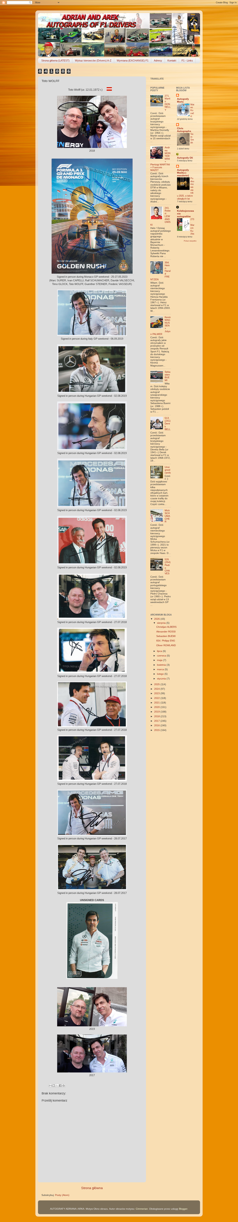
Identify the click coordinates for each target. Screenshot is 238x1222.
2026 (157, 619)
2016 (157, 725)
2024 (157, 689)
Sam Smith (192, 138)
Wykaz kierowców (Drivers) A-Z (93, 60)
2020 (157, 707)
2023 (157, 693)
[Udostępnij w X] (57, 1085)
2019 (157, 711)
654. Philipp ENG (165, 640)
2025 (157, 684)
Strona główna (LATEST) (55, 60)
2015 (157, 730)
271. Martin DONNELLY (168, 103)
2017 (157, 721)
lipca (160, 651)
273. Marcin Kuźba (192, 226)
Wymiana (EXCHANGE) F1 (132, 60)
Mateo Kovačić (192, 110)
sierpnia (161, 623)
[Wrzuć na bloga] (53, 1085)
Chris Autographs (184, 129)
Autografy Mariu (183, 100)
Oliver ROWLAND (166, 645)
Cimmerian (142, 1209)
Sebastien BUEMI (167, 376)
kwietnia (162, 665)
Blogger (183, 1209)
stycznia (162, 678)
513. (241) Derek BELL (168, 424)
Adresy (158, 60)
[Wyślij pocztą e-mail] (50, 1085)
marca (161, 669)
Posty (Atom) (62, 1195)
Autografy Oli (185, 157)
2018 (157, 716)
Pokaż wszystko (190, 241)
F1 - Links (187, 60)
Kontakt (171, 60)
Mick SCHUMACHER (167, 516)
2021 (157, 702)
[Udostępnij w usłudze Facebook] (60, 1085)
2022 (157, 698)
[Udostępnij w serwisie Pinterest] (63, 1085)
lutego (160, 674)
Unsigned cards (168, 470)
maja (160, 660)
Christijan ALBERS (166, 627)
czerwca (162, 655)
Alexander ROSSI (166, 631)
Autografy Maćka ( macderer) (183, 173)
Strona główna (92, 1188)
